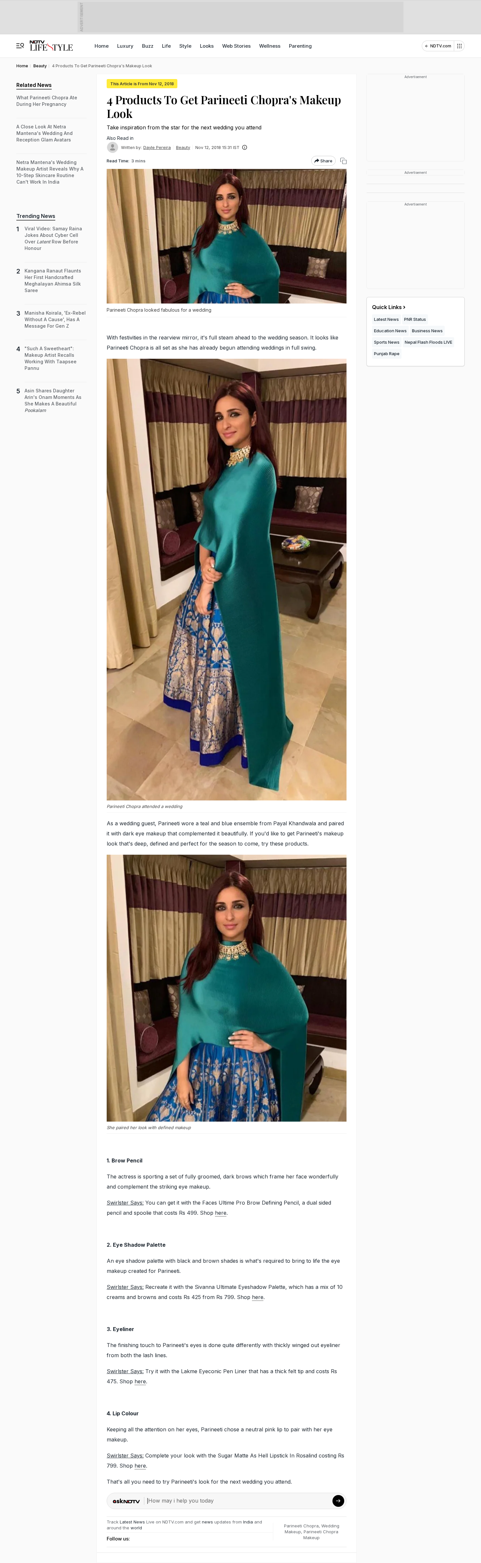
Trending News (35, 216)
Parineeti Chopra (301, 1525)
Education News (390, 330)
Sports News (387, 342)
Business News (427, 330)
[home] (51, 42)
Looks (207, 46)
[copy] (343, 161)
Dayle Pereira (157, 147)
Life (166, 46)
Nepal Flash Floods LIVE (428, 342)
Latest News (132, 1521)
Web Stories (236, 46)
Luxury (125, 46)
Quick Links (387, 307)
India (248, 1521)
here (220, 1212)
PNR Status (415, 319)
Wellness (269, 46)
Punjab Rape (387, 353)
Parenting (300, 46)
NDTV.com (440, 45)
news (207, 1521)
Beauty (183, 147)
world (136, 1527)
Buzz (147, 46)
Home (102, 46)
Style (185, 46)
